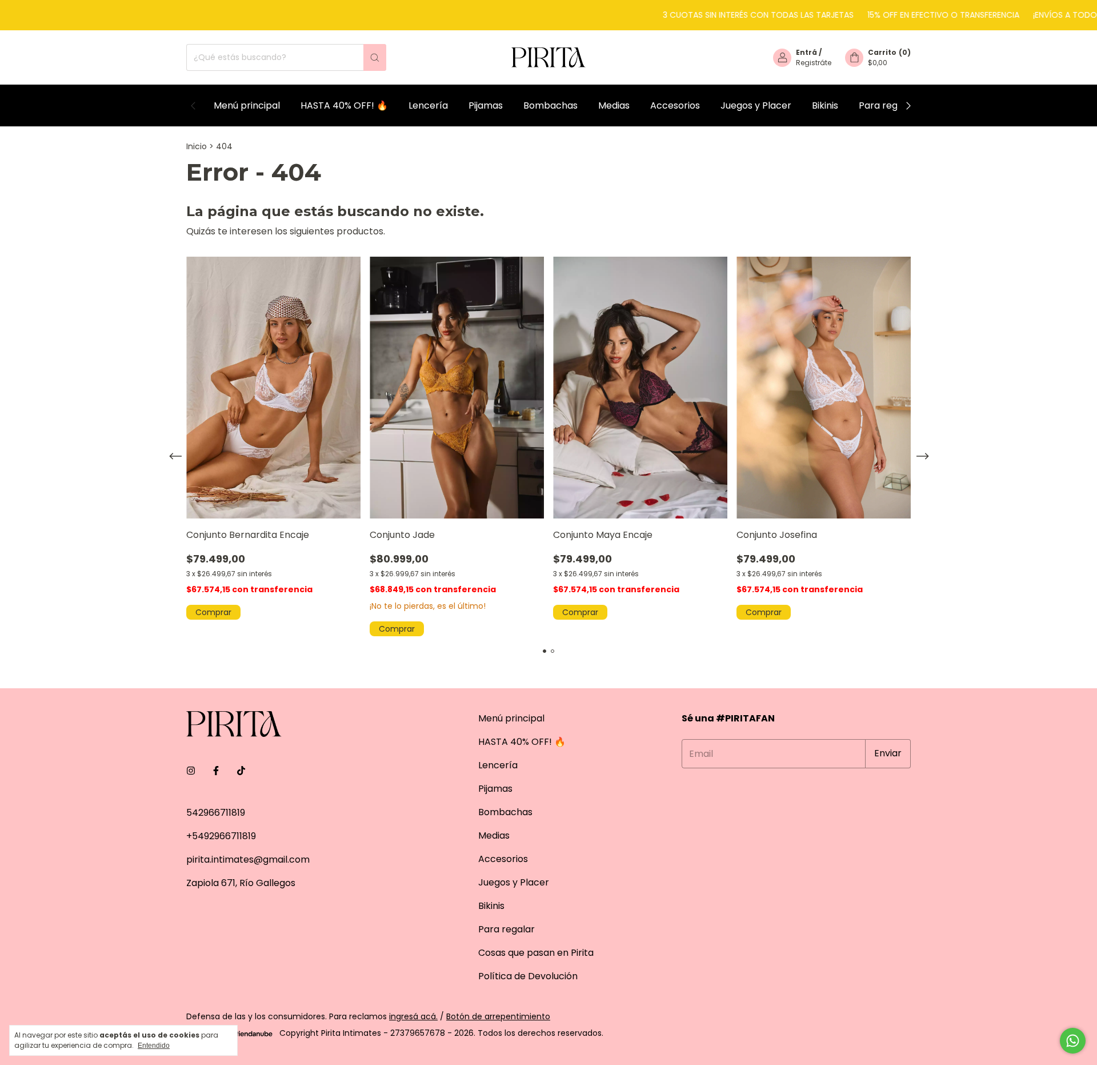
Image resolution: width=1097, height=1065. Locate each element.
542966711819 (215, 812)
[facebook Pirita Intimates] (216, 771)
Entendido (154, 1046)
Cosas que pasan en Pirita (536, 952)
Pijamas (486, 105)
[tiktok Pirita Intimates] (241, 771)
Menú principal (247, 105)
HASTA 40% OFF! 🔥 (344, 105)
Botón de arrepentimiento (498, 1016)
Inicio (196, 146)
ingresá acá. (413, 1016)
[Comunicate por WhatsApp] (1073, 1041)
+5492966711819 (221, 836)
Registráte (813, 62)
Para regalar (887, 105)
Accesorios (675, 105)
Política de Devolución (528, 976)
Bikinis (825, 105)
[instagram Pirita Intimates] (190, 771)
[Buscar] (374, 57)
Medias (614, 105)
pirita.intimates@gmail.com (248, 859)
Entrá (806, 52)
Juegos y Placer (755, 105)
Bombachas (550, 105)
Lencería (428, 105)
